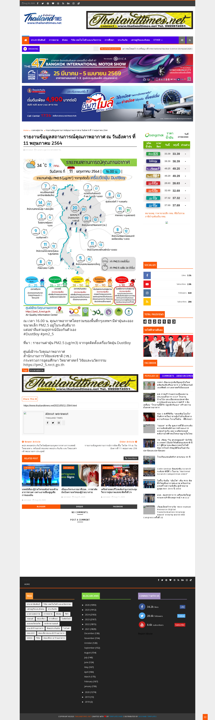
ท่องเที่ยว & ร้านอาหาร (54, 638)
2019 (87, 697)
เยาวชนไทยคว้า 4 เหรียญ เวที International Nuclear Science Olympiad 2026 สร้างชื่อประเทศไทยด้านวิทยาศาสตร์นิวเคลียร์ (155, 49)
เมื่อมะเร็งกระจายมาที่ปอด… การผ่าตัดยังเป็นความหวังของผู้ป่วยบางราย (79, 491)
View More (132, 458)
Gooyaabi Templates (148, 716)
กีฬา (67, 614)
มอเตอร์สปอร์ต (34, 624)
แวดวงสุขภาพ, (55, 149)
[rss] (63, 3)
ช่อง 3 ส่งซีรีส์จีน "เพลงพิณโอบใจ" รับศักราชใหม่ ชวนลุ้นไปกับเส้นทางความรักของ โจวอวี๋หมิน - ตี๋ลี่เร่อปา (174, 416)
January (88, 686)
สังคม (65, 40)
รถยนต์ (30, 619)
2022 (87, 624)
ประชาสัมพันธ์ (38, 40)
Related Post (31, 458)
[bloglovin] (53, 3)
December (89, 633)
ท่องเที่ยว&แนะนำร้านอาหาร (51, 633)
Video (30, 638)
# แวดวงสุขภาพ (36, 370)
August (87, 652)
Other (156, 40)
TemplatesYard (116, 716)
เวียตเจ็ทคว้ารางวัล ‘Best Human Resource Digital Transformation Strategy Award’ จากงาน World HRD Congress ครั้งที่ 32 (167, 512)
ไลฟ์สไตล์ (66, 619)
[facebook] (37, 3)
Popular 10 (152, 376)
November (89, 638)
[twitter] (43, 3)
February (88, 681)
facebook (118, 506)
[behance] (68, 3)
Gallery (31, 633)
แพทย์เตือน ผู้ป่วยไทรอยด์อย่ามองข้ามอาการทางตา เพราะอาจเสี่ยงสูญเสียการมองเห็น (40, 492)
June (86, 662)
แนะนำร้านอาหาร (35, 628)
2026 (87, 605)
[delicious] (78, 3)
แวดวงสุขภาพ (37, 130)
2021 (87, 629)
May (86, 667)
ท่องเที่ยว (41, 619)
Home (26, 130)
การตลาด (54, 40)
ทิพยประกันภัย (53, 628)
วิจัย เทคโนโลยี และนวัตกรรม (86, 40)
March (87, 676)
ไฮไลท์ (66, 628)
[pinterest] (48, 3)
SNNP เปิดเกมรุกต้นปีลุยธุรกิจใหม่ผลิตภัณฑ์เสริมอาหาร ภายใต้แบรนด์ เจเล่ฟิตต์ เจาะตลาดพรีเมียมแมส (175, 385)
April (86, 672)
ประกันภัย (123, 40)
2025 (87, 609)
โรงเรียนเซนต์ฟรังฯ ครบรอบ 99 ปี (174, 457)
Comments (168, 376)
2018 (87, 701)
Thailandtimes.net (83, 716)
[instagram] (73, 3)
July (86, 657)
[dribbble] (58, 3)
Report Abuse (145, 633)
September (89, 647)
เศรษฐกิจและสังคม (140, 40)
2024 (87, 614)
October (88, 643)
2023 (87, 619)
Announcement (185, 376)
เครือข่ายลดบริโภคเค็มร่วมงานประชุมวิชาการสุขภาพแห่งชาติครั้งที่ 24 (119, 491)
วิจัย (38, 638)
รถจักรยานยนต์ (51, 624)
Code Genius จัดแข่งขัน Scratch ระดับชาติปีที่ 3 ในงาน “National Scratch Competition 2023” (174, 471)
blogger (41, 506)
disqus (79, 506)
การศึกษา (109, 40)
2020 (87, 692)
